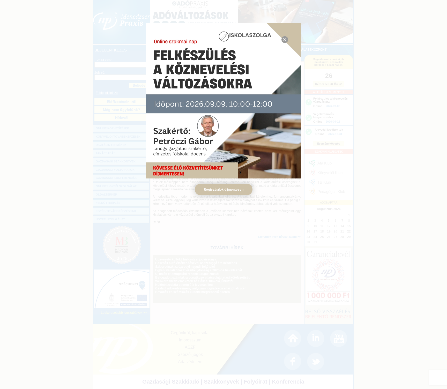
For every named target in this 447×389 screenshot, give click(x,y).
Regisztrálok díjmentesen (223, 189)
